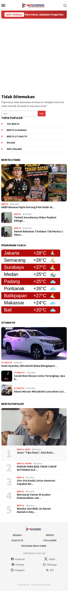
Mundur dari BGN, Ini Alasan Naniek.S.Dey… (34, 510)
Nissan (11, 142)
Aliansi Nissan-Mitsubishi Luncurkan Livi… (40, 391)
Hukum (28, 463)
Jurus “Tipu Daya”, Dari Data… (36, 452)
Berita (4, 204)
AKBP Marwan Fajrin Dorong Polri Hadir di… (28, 207)
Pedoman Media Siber (33, 545)
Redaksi (17, 535)
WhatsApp (52, 564)
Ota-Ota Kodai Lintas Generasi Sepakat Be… (36, 482)
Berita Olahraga (16, 130)
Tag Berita (13, 123)
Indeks (50, 535)
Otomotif (6, 362)
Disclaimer (50, 540)
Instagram (20, 570)
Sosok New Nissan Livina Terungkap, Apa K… (39, 377)
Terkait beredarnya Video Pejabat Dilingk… (35, 219)
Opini (27, 449)
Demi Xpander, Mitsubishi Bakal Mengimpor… (29, 366)
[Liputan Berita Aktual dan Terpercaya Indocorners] (34, 5)
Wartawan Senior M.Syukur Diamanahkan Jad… (34, 496)
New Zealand (14, 149)
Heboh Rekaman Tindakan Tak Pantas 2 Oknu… (38, 233)
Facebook (20, 559)
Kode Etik (17, 540)
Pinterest (19, 564)
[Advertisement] (34, 54)
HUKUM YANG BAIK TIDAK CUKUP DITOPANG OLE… (37, 468)
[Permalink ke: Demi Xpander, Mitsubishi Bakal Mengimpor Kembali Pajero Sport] (34, 343)
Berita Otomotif (17, 136)
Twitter (51, 559)
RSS (52, 570)
